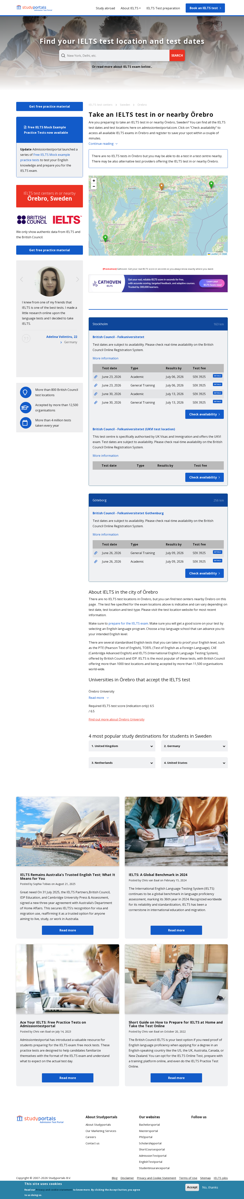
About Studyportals (98, 1124)
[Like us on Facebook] (197, 1128)
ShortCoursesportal (152, 1149)
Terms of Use (188, 1178)
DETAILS (217, 376)
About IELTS (129, 8)
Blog (115, 1178)
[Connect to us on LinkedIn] (209, 1128)
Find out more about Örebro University (116, 719)
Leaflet (214, 253)
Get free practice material (49, 106)
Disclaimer (127, 1178)
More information (105, 358)
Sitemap (205, 1178)
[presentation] (21, 279)
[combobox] (114, 55)
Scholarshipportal (150, 1143)
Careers (91, 1137)
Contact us (93, 1143)
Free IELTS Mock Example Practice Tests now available (46, 130)
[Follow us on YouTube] (222, 1128)
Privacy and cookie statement (54, 1189)
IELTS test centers (101, 104)
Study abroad (105, 8)
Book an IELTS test (204, 8)
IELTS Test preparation (163, 8)
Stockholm (100, 324)
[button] (161, 187)
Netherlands (68, 369)
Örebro (142, 104)
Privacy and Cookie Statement (156, 1178)
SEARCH (177, 55)
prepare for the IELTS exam (128, 623)
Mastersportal (148, 1131)
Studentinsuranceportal (154, 1168)
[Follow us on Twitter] (197, 1143)
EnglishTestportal (150, 1162)
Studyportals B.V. (60, 1178)
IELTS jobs (221, 1178)
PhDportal (145, 1137)
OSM (224, 253)
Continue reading (101, 144)
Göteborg (100, 500)
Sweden (125, 104)
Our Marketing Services (101, 1131)
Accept (192, 1187)
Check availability (203, 414)
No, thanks (210, 1187)
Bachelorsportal (149, 1124)
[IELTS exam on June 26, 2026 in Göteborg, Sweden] (95, 553)
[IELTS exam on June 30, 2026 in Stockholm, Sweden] (95, 394)
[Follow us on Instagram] (209, 1143)
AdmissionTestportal (152, 1155)
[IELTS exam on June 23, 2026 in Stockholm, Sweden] (95, 377)
